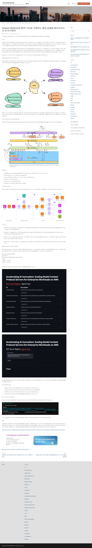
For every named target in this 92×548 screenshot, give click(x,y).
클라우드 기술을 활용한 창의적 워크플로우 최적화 (80, 38)
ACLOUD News (74, 65)
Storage (72, 111)
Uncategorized (74, 116)
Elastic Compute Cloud (76, 93)
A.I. (19, 33)
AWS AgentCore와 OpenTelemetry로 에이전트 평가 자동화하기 (80, 55)
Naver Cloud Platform (75, 102)
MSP (72, 100)
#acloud (13, 449)
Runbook (73, 107)
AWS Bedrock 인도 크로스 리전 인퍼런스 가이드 (80, 43)
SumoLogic (73, 113)
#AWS (19, 449)
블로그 (3, 464)
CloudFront (73, 80)
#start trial (27, 449)
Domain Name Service (76, 91)
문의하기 (8, 444)
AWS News (73, 71)
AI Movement (73, 67)
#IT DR (22, 449)
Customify (22, 545)
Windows (73, 118)
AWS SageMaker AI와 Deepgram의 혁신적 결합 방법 (80, 50)
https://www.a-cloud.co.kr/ (18, 443)
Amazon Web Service (75, 69)
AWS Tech (73, 76)
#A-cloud (9, 449)
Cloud (72, 78)
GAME (72, 96)
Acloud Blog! (9, 3)
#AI (16, 449)
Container (73, 82)
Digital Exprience (74, 89)
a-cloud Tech (6, 33)
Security (72, 109)
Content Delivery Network (76, 85)
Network (72, 105)
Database (73, 87)
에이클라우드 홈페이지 (84, 3)
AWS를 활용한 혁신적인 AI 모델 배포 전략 (80, 46)
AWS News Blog (74, 74)
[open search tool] (69, 4)
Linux (72, 98)
